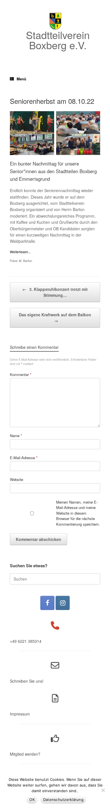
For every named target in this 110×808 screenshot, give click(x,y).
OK (32, 799)
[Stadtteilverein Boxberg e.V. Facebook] (47, 603)
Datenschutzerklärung (63, 799)
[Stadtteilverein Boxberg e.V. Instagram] (63, 603)
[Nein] (103, 790)
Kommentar (20, 374)
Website (16, 479)
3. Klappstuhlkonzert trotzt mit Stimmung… (55, 292)
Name (16, 435)
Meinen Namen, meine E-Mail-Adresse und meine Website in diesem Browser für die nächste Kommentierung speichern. (78, 513)
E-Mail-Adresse (24, 457)
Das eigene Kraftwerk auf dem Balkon (55, 317)
